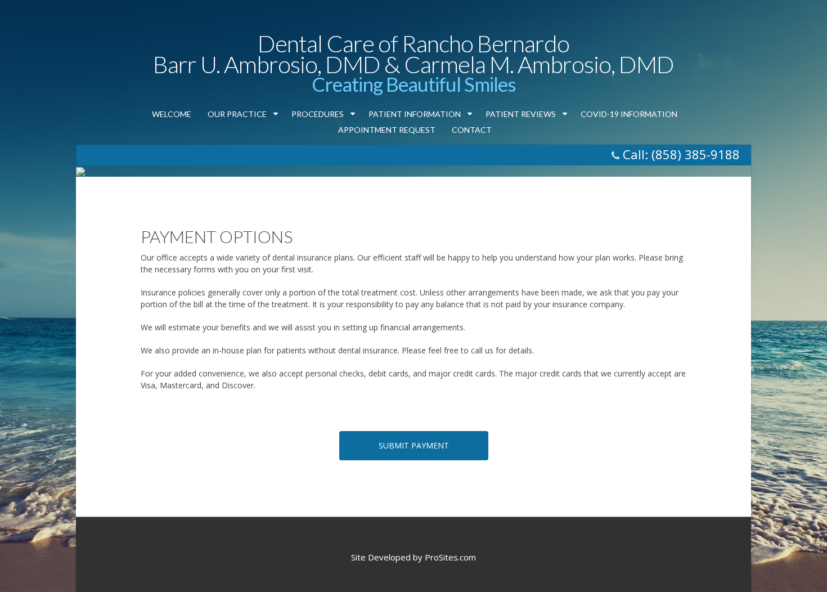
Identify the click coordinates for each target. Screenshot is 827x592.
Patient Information (421, 114)
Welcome (171, 114)
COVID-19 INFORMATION (629, 114)
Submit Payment (414, 445)
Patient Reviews (528, 114)
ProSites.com (450, 557)
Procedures (324, 114)
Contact (472, 129)
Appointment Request (386, 129)
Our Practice (244, 114)
